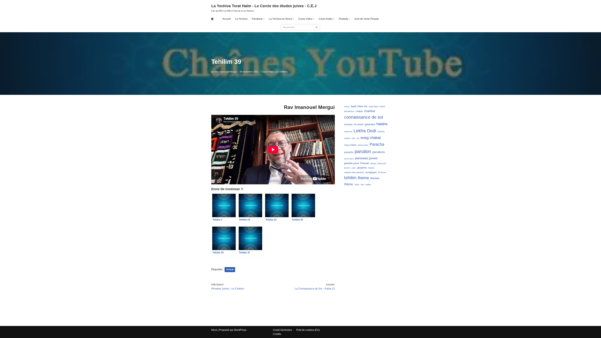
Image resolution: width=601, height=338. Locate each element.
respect (371, 168)
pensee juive (349, 159)
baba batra (373, 106)
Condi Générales (282, 330)
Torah (356, 185)
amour (347, 106)
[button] (264, 19)
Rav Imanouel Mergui (225, 71)
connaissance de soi (363, 117)
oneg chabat (370, 138)
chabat (359, 111)
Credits (277, 334)
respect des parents (354, 172)
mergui (347, 138)
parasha (348, 152)
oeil (358, 138)
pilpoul (373, 163)
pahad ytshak (363, 145)
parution (363, 151)
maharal (381, 132)
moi (353, 138)
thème (348, 184)
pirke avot (382, 163)
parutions (378, 152)
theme (363, 177)
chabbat (369, 111)
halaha (381, 124)
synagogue (371, 172)
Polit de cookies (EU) (308, 330)
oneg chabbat (350, 145)
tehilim (230, 270)
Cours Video (268, 71)
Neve (214, 330)
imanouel (348, 132)
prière (354, 168)
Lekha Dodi (365, 130)
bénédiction (349, 111)
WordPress (240, 330)
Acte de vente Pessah (366, 19)
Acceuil (226, 19)
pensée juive (351, 163)
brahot (382, 106)
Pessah (364, 163)
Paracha (377, 144)
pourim (347, 168)
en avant (358, 124)
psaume (362, 167)
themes (375, 178)
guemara (370, 124)
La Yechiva (241, 19)
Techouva (382, 172)
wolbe (368, 184)
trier (362, 184)
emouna (348, 124)
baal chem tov (359, 106)
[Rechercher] (316, 27)
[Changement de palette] (212, 19)
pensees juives (366, 158)
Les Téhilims (281, 71)
